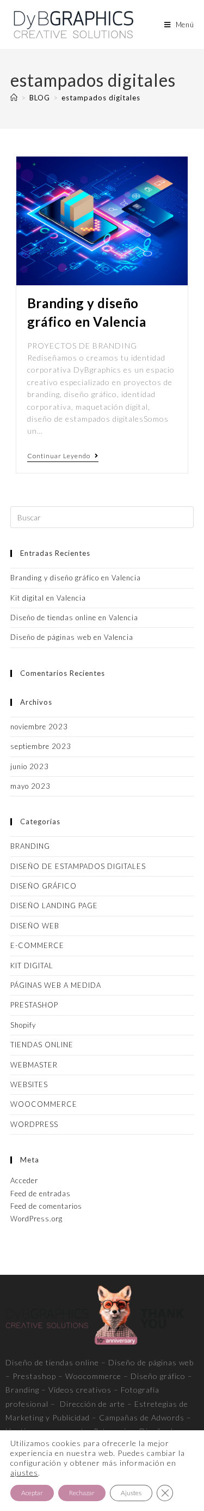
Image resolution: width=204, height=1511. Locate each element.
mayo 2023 (30, 786)
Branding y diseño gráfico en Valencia (75, 577)
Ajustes (131, 1493)
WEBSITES (29, 1084)
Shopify (23, 1025)
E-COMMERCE (37, 945)
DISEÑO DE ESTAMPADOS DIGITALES (78, 866)
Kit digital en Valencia (48, 597)
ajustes (24, 1472)
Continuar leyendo (62, 456)
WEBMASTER (34, 1064)
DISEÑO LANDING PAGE (54, 905)
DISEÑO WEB (34, 925)
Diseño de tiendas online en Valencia (74, 617)
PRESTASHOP (34, 1004)
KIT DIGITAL (31, 965)
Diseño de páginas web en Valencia (71, 637)
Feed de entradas (40, 1193)
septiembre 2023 (40, 746)
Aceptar (32, 1493)
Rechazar (82, 1493)
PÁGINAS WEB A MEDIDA (55, 985)
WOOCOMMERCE (43, 1104)
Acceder (24, 1180)
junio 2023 (29, 766)
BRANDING (30, 846)
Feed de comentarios (46, 1206)
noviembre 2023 (39, 726)
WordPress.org (36, 1218)
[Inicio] (14, 97)
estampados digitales (100, 97)
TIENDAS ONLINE (41, 1044)
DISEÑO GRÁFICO (43, 886)
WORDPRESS (34, 1124)
